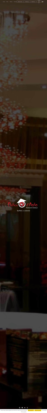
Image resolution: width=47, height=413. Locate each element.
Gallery (11, 1)
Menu (7, 1)
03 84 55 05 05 (39, 2)
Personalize (44, 410)
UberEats (33, 1)
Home (4, 1)
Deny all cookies (38, 410)
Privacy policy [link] (23, 411)
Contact (15, 1)
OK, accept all (30, 410)
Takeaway (27, 1)
